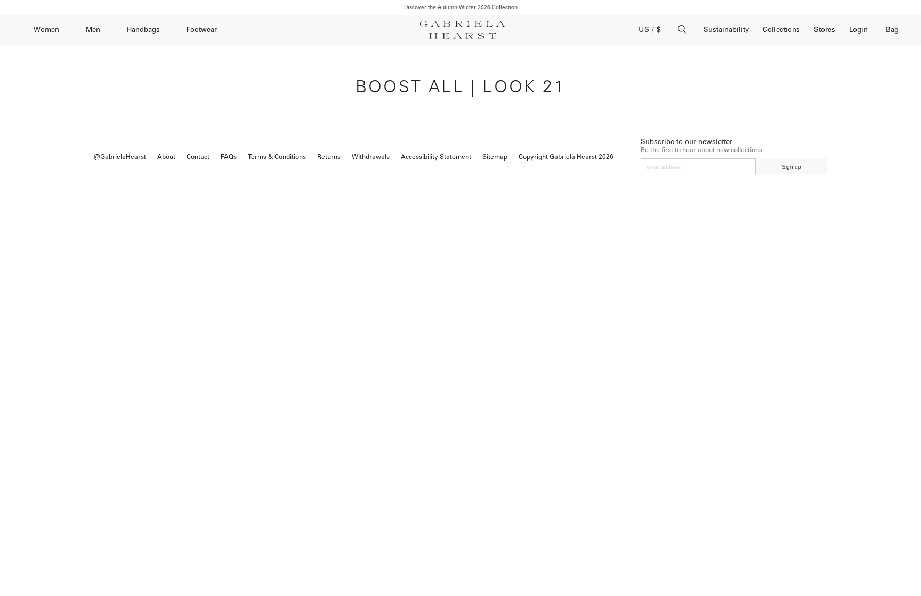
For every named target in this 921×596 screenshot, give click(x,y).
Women (46, 30)
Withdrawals (371, 157)
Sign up (791, 167)
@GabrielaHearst (120, 157)
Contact (198, 157)
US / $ (650, 30)
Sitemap (494, 157)
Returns (329, 157)
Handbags (143, 30)
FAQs (229, 157)
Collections (781, 30)
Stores (824, 30)
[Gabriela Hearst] (462, 30)
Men (93, 30)
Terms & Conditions (277, 157)
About (166, 157)
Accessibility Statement (436, 157)
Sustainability (726, 30)
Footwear (202, 30)
